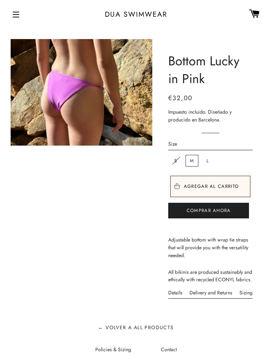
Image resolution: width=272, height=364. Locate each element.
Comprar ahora (209, 210)
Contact (169, 349)
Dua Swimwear (136, 14)
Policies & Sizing (113, 349)
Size (172, 143)
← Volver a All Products (136, 327)
